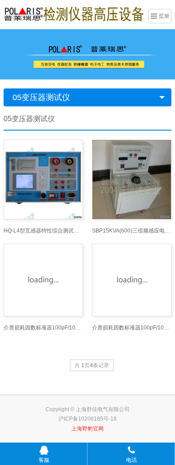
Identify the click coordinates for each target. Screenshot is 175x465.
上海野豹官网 (87, 429)
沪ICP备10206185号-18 (87, 419)
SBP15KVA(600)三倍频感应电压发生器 (131, 231)
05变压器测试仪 (41, 97)
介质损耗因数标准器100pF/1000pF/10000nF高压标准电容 (43, 328)
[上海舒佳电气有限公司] (74, 13)
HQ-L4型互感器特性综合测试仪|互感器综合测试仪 (43, 231)
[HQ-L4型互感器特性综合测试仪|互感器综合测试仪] (43, 179)
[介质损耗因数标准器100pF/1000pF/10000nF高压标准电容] (43, 280)
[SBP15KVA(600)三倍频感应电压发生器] (131, 179)
